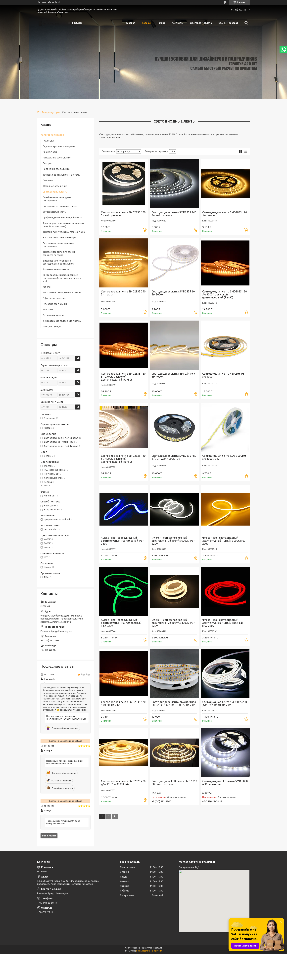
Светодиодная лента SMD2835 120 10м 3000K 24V (123, 703)
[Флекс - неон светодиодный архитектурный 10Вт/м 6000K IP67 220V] (174, 509)
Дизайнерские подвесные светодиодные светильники (58, 262)
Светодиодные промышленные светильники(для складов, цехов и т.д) (62, 278)
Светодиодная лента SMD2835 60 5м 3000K (173, 293)
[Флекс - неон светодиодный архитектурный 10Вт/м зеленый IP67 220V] (123, 591)
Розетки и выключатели (56, 269)
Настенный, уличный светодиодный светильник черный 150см (64, 762)
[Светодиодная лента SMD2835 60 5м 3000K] (174, 262)
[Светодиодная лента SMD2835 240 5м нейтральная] (174, 183)
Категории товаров (52, 134)
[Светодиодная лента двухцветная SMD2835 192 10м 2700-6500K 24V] (174, 673)
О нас (162, 23)
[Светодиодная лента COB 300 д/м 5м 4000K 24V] (225, 427)
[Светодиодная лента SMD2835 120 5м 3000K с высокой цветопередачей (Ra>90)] (225, 262)
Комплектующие (52, 326)
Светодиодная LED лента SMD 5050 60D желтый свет (174, 783)
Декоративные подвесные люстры (62, 321)
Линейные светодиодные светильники (57, 199)
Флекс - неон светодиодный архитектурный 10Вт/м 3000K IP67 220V (223, 540)
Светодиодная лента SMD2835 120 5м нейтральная (123, 214)
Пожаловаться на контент (149, 951)
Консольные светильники (57, 157)
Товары (146, 23)
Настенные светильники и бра (59, 237)
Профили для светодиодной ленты (62, 217)
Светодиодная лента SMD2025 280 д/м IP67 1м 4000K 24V (224, 703)
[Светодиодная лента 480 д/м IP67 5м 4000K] (174, 345)
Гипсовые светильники (55, 304)
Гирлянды (48, 140)
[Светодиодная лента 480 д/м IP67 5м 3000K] (225, 345)
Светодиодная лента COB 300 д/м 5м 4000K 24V (224, 457)
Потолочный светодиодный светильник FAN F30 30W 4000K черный (66, 717)
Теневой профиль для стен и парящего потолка (59, 253)
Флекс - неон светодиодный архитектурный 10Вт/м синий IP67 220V (122, 540)
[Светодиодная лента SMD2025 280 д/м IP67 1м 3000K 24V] (123, 752)
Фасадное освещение (55, 186)
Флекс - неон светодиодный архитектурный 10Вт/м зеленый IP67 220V (121, 622)
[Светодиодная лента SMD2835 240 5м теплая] (123, 262)
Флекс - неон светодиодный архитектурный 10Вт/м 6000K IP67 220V (173, 540)
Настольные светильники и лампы (62, 292)
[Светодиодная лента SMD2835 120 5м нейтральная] (123, 183)
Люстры (47, 163)
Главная (130, 23)
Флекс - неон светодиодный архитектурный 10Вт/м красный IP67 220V (222, 622)
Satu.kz (158, 948)
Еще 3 (47, 485)
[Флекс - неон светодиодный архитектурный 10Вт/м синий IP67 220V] (123, 509)
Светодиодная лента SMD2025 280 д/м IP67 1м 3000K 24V (123, 783)
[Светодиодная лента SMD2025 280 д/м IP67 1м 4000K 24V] (225, 673)
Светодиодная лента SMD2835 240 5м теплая (123, 293)
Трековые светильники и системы (61, 174)
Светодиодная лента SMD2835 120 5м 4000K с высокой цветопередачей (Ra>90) (123, 458)
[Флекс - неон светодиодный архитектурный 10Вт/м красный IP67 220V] (225, 591)
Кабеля (46, 286)
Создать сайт (44, 2)
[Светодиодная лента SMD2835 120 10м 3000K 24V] (123, 673)
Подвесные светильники (56, 169)
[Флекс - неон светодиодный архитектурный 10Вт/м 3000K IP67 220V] (225, 509)
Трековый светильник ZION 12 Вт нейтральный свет (63, 822)
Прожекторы (50, 152)
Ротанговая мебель (53, 315)
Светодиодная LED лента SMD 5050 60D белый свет (225, 783)
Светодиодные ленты (55, 191)
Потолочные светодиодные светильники (58, 245)
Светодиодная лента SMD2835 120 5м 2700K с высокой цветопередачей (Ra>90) (123, 376)
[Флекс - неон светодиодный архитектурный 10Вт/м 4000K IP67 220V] (174, 591)
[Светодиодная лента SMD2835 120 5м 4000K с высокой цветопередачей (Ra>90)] (123, 427)
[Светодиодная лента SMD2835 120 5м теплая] (225, 183)
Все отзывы (49, 835)
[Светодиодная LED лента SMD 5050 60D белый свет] (225, 752)
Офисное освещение (54, 298)
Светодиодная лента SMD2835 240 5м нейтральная (174, 214)
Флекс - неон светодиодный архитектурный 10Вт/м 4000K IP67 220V (173, 622)
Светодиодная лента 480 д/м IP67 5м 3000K (224, 375)
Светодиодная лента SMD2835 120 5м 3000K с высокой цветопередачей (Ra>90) (224, 294)
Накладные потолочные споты (60, 206)
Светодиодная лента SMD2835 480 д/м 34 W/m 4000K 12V (174, 457)
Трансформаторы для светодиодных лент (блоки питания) (63, 224)
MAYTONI (48, 309)
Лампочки (48, 180)
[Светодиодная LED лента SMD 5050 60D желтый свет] (174, 752)
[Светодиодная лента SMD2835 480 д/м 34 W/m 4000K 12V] (174, 427)
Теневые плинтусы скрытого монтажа (64, 232)
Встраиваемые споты (54, 211)
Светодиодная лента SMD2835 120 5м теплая (224, 214)
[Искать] (245, 23)
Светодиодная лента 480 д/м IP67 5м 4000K (173, 375)
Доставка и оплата (201, 23)
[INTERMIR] (49, 23)
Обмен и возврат (228, 23)
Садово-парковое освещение (59, 146)
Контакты (177, 23)
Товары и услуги (51, 112)
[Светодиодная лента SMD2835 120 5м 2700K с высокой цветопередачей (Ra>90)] (123, 345)
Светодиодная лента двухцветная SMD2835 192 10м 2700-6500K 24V (174, 703)
